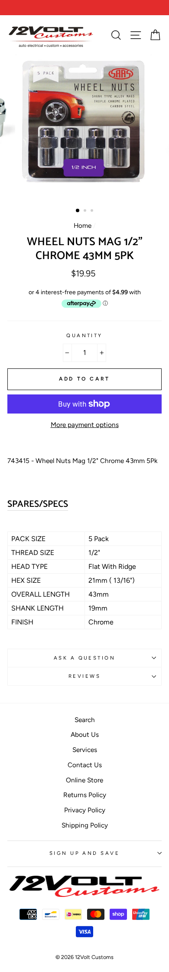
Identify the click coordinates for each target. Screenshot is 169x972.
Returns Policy (84, 795)
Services (84, 749)
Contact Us (85, 765)
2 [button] (86, 211)
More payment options (85, 424)
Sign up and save (84, 853)
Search (85, 720)
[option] (84, 7)
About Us (85, 734)
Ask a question (84, 658)
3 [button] (93, 211)
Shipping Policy (85, 825)
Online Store (84, 780)
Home (82, 225)
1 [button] (78, 211)
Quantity (84, 335)
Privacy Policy (84, 810)
